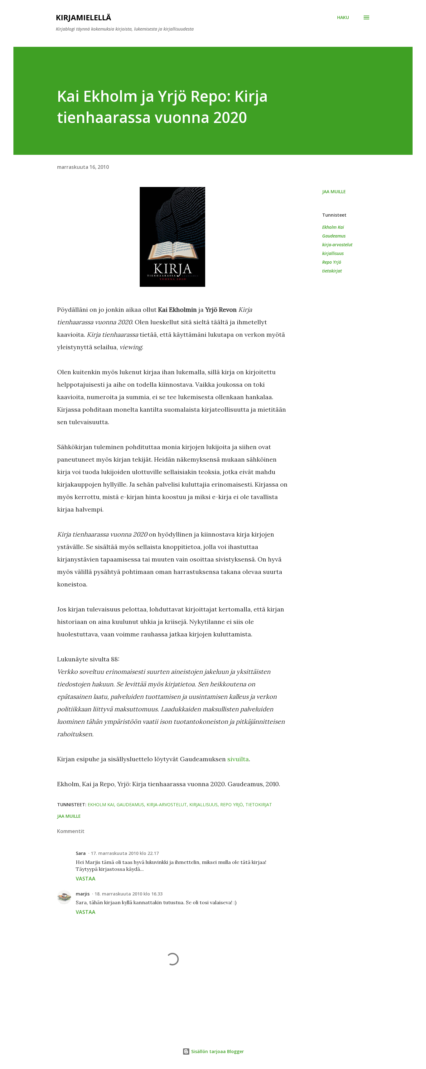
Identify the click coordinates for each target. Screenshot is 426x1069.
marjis (83, 894)
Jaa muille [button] (334, 191)
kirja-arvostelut (337, 245)
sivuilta (238, 759)
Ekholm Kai (333, 227)
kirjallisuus (333, 253)
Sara (81, 853)
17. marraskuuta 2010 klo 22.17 (125, 853)
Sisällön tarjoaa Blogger (217, 1051)
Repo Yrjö (331, 262)
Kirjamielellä (83, 17)
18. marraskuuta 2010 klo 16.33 (128, 894)
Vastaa (85, 878)
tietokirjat (332, 271)
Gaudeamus (334, 236)
